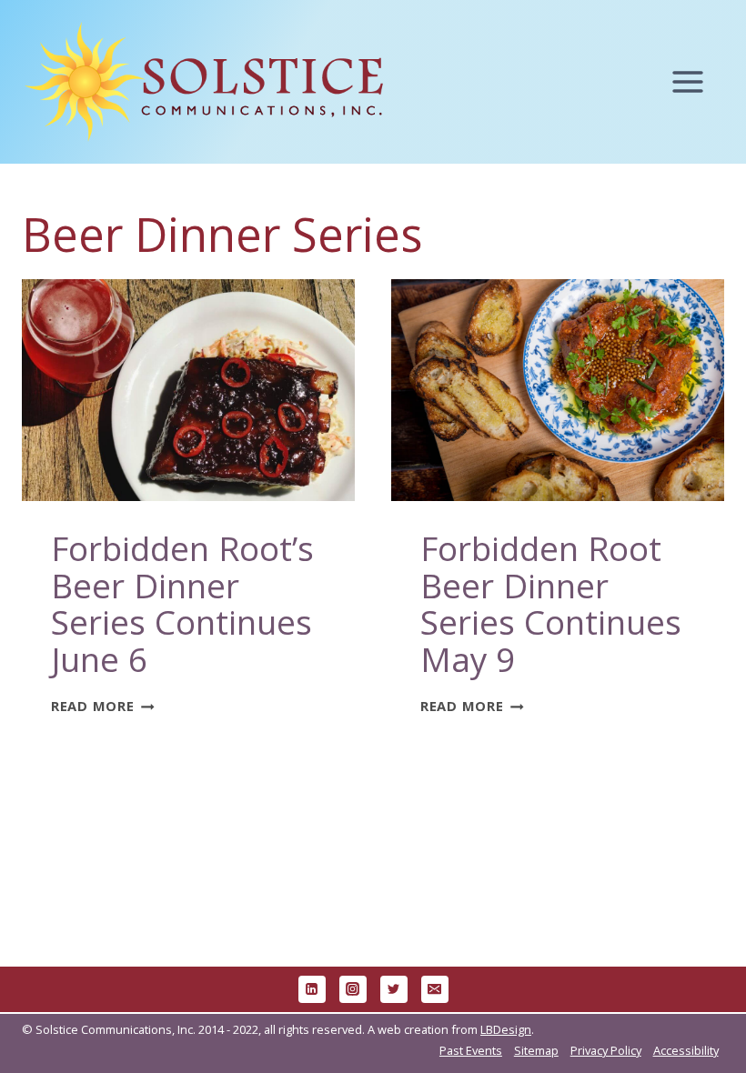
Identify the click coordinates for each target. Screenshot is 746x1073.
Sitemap (536, 1050)
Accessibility (686, 1050)
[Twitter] (394, 989)
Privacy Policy (605, 1050)
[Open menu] (696, 82)
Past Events (470, 1050)
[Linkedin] (312, 989)
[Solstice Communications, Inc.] (204, 82)
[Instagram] (353, 989)
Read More (103, 706)
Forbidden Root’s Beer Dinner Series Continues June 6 (182, 603)
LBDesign (505, 1029)
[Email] (435, 989)
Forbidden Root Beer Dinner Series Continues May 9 (550, 603)
